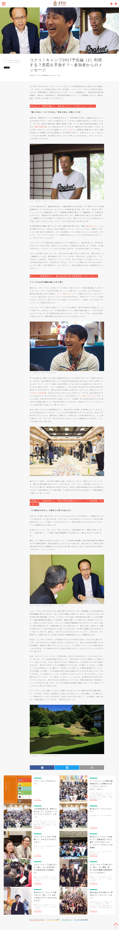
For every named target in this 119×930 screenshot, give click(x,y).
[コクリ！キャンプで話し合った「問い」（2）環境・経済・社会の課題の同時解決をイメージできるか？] (73, 886)
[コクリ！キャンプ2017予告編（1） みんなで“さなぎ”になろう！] (18, 858)
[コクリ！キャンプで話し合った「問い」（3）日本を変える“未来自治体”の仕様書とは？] (18, 886)
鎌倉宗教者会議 (40, 127)
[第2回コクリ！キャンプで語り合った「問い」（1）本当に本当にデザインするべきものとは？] (18, 914)
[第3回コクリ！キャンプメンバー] (73, 830)
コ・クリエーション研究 (52, 919)
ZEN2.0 (71, 130)
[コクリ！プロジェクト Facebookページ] (115, 3)
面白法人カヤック (93, 226)
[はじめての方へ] (112, 3)
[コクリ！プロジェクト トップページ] (59, 7)
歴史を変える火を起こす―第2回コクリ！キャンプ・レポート (101, 895)
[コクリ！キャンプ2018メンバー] (18, 802)
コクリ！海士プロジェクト (67, 294)
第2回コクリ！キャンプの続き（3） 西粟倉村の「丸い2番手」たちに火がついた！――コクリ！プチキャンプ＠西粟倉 (101, 842)
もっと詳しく (37, 799)
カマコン (71, 229)
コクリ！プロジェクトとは (36, 919)
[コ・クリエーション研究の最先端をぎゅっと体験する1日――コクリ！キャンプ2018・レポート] (73, 802)
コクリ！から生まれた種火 (80, 919)
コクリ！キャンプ (66, 919)
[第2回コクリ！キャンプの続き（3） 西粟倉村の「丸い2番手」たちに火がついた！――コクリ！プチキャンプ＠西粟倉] (73, 858)
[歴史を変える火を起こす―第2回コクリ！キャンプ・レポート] (73, 914)
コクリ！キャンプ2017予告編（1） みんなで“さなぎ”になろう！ (45, 839)
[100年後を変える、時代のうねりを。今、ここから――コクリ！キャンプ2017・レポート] (18, 830)
